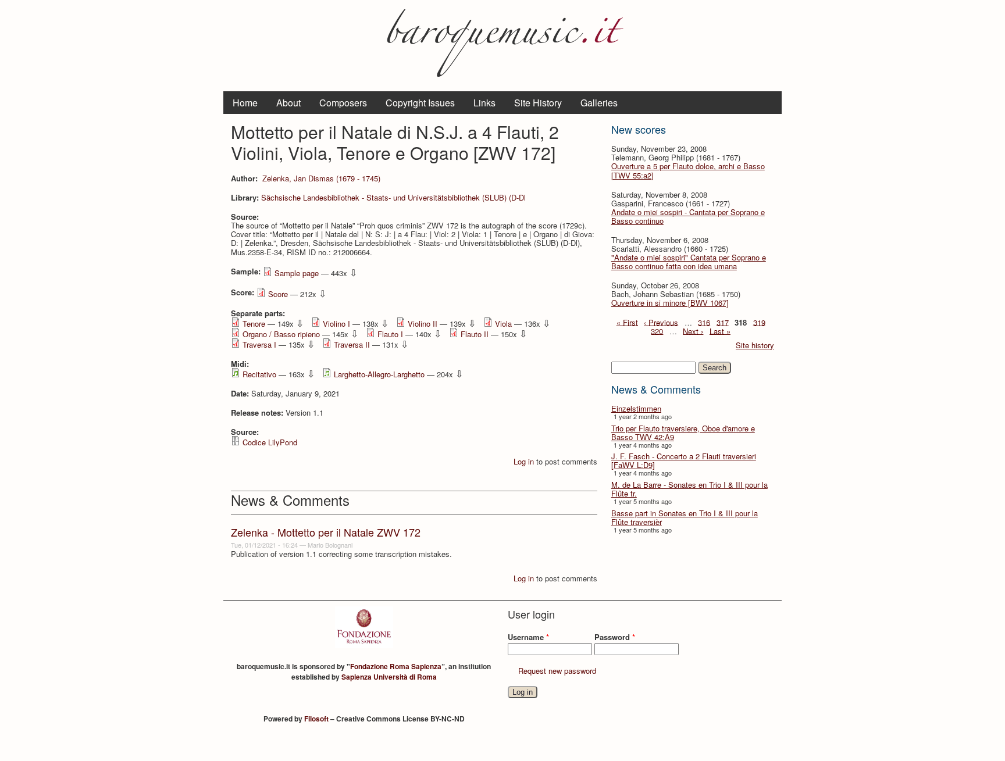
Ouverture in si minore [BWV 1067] (670, 302)
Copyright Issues (420, 102)
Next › (693, 330)
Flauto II (475, 334)
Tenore (254, 323)
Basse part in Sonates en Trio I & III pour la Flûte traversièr (684, 517)
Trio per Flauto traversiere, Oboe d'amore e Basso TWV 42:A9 (683, 432)
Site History (538, 102)
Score (278, 293)
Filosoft (316, 718)
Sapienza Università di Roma (389, 676)
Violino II (422, 323)
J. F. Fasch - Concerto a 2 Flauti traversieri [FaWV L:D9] (683, 460)
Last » (720, 330)
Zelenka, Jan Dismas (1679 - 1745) (321, 178)
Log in (524, 461)
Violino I (336, 323)
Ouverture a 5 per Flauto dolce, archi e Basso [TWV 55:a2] (688, 170)
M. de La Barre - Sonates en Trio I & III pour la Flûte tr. (689, 489)
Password (614, 637)
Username (528, 637)
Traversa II (352, 344)
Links (484, 102)
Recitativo (259, 374)
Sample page (297, 272)
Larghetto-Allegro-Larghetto (379, 374)
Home (245, 102)
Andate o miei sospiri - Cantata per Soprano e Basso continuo (688, 216)
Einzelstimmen (636, 408)
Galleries (599, 102)
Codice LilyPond (270, 442)
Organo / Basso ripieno (281, 334)
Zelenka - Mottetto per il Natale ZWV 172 (325, 532)
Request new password (557, 670)
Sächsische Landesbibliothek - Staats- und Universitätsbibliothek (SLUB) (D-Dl (393, 197)
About (288, 102)
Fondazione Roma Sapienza (395, 666)
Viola (503, 323)
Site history (755, 345)
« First (627, 321)
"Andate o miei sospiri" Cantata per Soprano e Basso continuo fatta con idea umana (688, 261)
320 (657, 330)
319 (759, 321)
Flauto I (390, 334)
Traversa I (259, 344)
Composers (343, 102)
